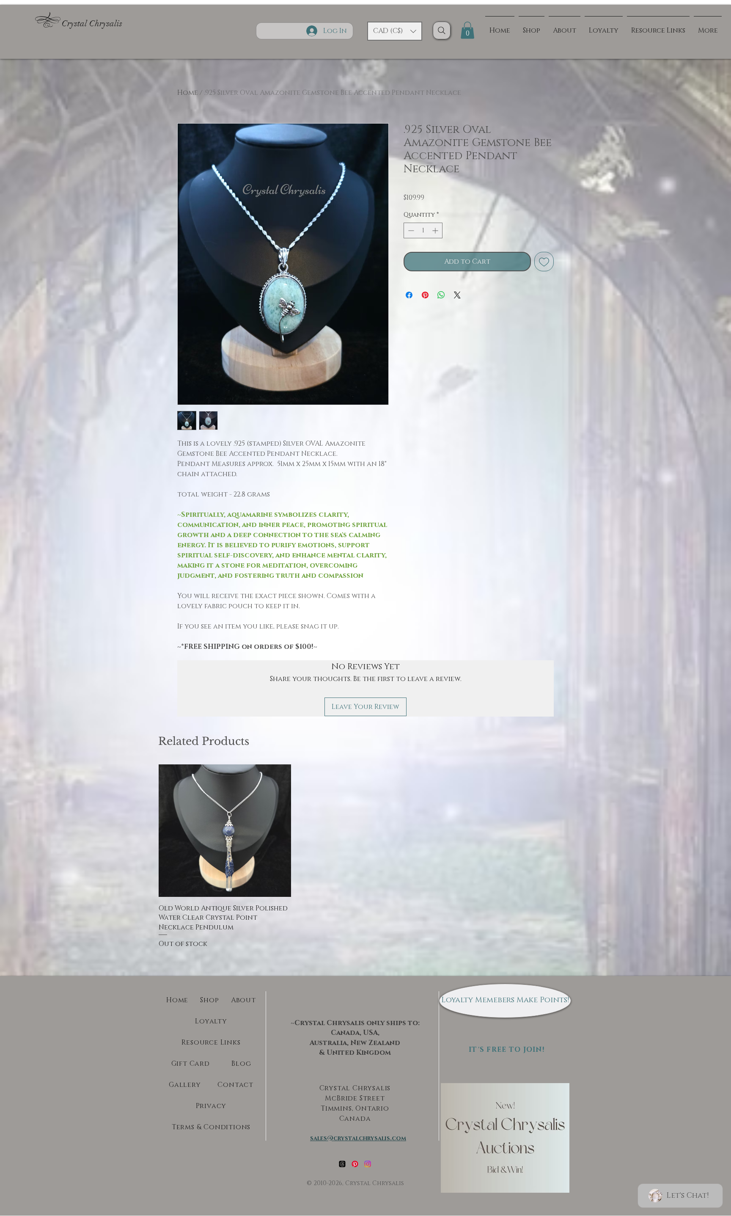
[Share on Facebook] (409, 295)
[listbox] (394, 31)
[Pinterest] (355, 1164)
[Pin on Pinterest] (425, 295)
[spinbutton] (423, 230)
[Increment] (436, 230)
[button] (394, 31)
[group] (365, 856)
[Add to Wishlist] (544, 261)
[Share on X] (457, 295)
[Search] (442, 30)
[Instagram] (367, 1164)
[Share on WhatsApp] (441, 295)
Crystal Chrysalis (92, 23)
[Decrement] (410, 230)
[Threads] (342, 1164)
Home (187, 92)
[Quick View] (225, 830)
